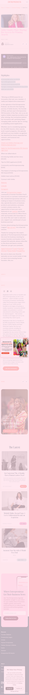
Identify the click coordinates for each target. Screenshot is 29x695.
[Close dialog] (27, 338)
